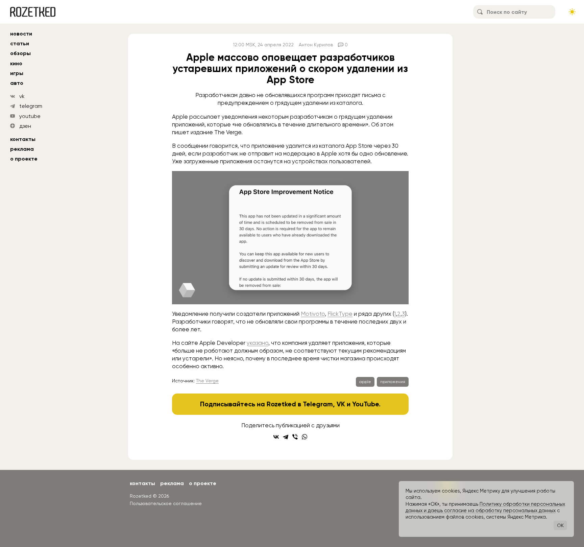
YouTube (365, 404)
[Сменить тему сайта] (572, 12)
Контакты (22, 139)
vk (22, 96)
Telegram (318, 404)
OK (560, 525)
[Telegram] (286, 437)
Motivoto (313, 313)
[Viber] (295, 437)
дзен (25, 126)
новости (21, 33)
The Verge (207, 380)
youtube (30, 116)
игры (16, 73)
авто (16, 83)
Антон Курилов (316, 44)
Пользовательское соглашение (166, 503)
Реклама (22, 149)
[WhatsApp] (304, 437)
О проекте (24, 159)
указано (257, 342)
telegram (30, 106)
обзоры (20, 53)
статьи (19, 43)
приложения (392, 381)
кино (16, 63)
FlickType (339, 313)
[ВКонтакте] (276, 437)
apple (365, 381)
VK (341, 404)
